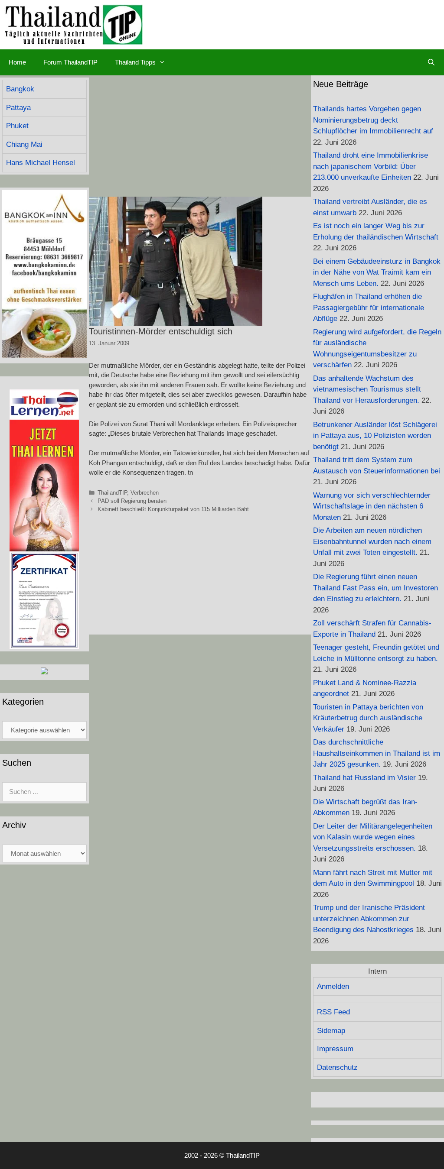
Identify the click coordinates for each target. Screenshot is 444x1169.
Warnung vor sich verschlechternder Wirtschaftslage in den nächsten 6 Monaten (372, 506)
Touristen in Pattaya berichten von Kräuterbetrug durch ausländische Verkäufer (368, 718)
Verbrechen (145, 492)
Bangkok (20, 89)
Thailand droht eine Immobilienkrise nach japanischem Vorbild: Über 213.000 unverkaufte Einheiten (370, 166)
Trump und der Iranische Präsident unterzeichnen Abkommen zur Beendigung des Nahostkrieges (369, 918)
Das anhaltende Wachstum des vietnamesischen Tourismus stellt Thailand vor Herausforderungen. (367, 389)
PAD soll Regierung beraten (132, 501)
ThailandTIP (112, 492)
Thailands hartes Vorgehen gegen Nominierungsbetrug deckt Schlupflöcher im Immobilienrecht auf (373, 120)
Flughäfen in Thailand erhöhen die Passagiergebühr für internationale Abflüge (368, 307)
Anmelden (333, 986)
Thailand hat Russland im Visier (364, 778)
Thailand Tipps (135, 62)
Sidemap (331, 1031)
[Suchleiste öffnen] (431, 62)
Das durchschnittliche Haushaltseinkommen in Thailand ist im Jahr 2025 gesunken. (376, 753)
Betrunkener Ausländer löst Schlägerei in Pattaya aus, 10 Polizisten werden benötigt (375, 436)
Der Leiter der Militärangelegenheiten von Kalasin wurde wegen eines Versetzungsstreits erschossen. (372, 837)
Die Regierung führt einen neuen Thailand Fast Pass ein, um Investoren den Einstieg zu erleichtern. (375, 588)
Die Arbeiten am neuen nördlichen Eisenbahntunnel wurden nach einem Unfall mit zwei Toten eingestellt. (372, 541)
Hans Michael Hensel (40, 163)
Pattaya (18, 108)
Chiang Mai (24, 144)
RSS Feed (333, 1012)
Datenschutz (337, 1067)
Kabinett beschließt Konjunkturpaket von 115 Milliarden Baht (173, 509)
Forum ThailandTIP (70, 62)
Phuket (17, 126)
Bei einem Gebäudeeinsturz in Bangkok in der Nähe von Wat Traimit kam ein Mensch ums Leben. (377, 272)
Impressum (335, 1049)
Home (17, 62)
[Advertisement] (200, 136)
